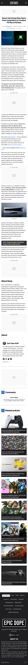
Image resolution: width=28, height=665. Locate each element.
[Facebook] (4, 359)
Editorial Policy (18, 602)
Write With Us (6, 595)
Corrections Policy (19, 605)
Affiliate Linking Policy (13, 612)
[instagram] (6, 359)
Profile (17, 595)
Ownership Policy (17, 609)
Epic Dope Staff (8, 26)
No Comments (11, 28)
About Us (22, 595)
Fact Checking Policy (8, 605)
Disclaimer (21, 599)
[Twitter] (8, 359)
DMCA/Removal (9, 602)
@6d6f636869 (11, 137)
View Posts (6, 361)
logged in (12, 399)
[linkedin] (11, 359)
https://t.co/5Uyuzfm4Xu (14, 144)
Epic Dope (7, 662)
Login (12, 595)
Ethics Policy (9, 609)
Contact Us (6, 599)
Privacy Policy (13, 599)
